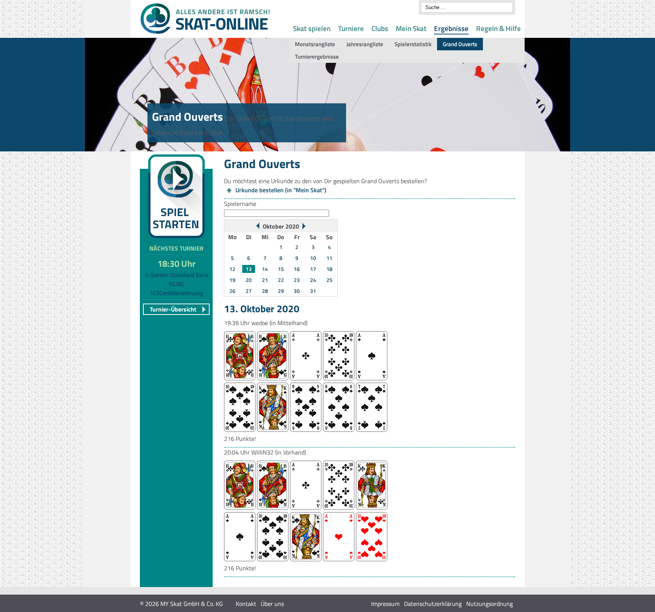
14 (265, 269)
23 (297, 280)
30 (297, 291)
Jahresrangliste (364, 44)
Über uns (272, 603)
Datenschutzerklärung (433, 603)
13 (249, 269)
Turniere (351, 28)
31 (313, 291)
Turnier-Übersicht (173, 309)
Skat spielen (312, 28)
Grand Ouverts (460, 44)
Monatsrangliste (315, 44)
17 (313, 269)
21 (265, 280)
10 (313, 258)
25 (329, 280)
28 (265, 291)
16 (297, 269)
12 (232, 269)
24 (313, 280)
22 (281, 280)
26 (232, 291)
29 (281, 291)
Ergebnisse (451, 28)
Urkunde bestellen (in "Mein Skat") (280, 190)
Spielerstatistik (413, 44)
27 (249, 291)
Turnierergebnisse (317, 56)
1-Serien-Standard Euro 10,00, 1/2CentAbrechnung (176, 283)
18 (329, 269)
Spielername (240, 203)
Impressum (385, 603)
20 (249, 280)
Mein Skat (411, 28)
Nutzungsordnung (489, 603)
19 (232, 280)
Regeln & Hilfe (498, 28)
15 (281, 269)
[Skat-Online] (205, 32)
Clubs (379, 28)
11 (329, 258)
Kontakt (246, 603)
